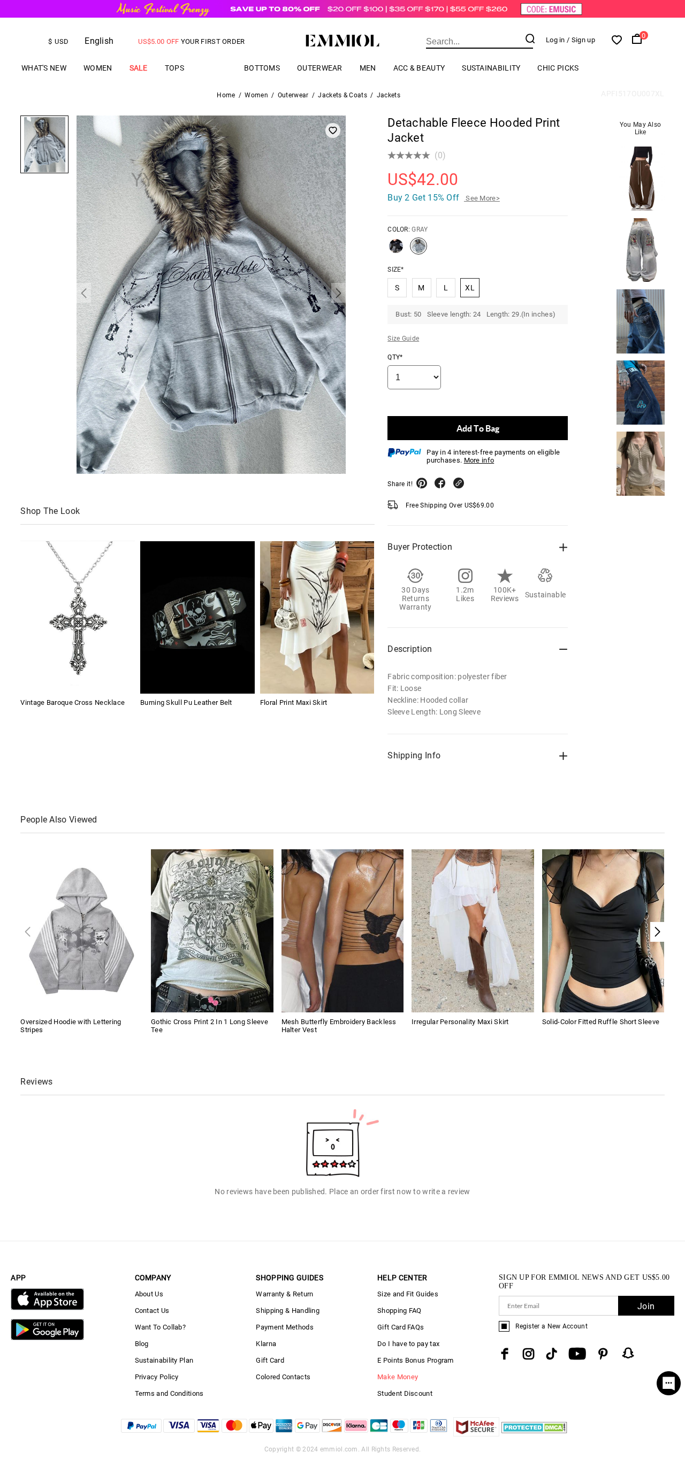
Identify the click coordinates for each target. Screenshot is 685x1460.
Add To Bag (477, 428)
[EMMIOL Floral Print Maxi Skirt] (317, 617)
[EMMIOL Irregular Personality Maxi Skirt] (473, 930)
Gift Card (270, 1360)
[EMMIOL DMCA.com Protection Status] (534, 1433)
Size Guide (403, 338)
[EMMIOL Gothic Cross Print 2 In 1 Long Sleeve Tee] (212, 930)
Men (368, 68)
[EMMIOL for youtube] (577, 1354)
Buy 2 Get (443, 198)
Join (645, 1306)
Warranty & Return (284, 1294)
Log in (555, 40)
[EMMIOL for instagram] (529, 1354)
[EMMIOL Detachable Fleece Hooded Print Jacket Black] (396, 250)
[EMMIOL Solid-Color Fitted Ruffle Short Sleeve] (603, 930)
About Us (149, 1294)
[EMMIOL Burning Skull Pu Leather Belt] (197, 617)
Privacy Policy (157, 1377)
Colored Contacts (283, 1377)
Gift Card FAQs (400, 1327)
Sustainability (491, 68)
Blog (142, 1344)
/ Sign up (581, 40)
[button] (657, 932)
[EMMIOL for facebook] (505, 1354)
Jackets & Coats (342, 95)
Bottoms (262, 68)
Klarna (266, 1344)
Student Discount (404, 1393)
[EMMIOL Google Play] (47, 1338)
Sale (139, 68)
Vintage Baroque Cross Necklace (72, 703)
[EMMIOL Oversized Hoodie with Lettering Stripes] (81, 930)
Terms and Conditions (169, 1393)
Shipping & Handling (287, 1311)
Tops (174, 68)
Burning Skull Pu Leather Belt (186, 703)
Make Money (397, 1377)
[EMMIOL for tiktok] (551, 1354)
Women (97, 68)
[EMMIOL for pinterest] (603, 1354)
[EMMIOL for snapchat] (628, 1353)
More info (479, 460)
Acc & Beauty (419, 68)
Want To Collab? (160, 1327)
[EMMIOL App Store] (47, 1308)
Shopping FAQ (399, 1311)
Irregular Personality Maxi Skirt (460, 1022)
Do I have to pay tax (408, 1344)
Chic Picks (558, 68)
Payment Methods (285, 1327)
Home (226, 95)
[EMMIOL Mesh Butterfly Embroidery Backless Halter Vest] (342, 930)
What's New (43, 68)
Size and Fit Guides (407, 1294)
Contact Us (152, 1311)
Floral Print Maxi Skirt (294, 703)
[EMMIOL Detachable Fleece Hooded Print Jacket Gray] (418, 250)
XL (470, 287)
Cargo (214, 68)
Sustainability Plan (164, 1360)
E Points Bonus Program (415, 1360)
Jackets (388, 95)
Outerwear (319, 68)
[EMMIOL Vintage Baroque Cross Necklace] (77, 617)
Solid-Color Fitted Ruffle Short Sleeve (600, 1022)
